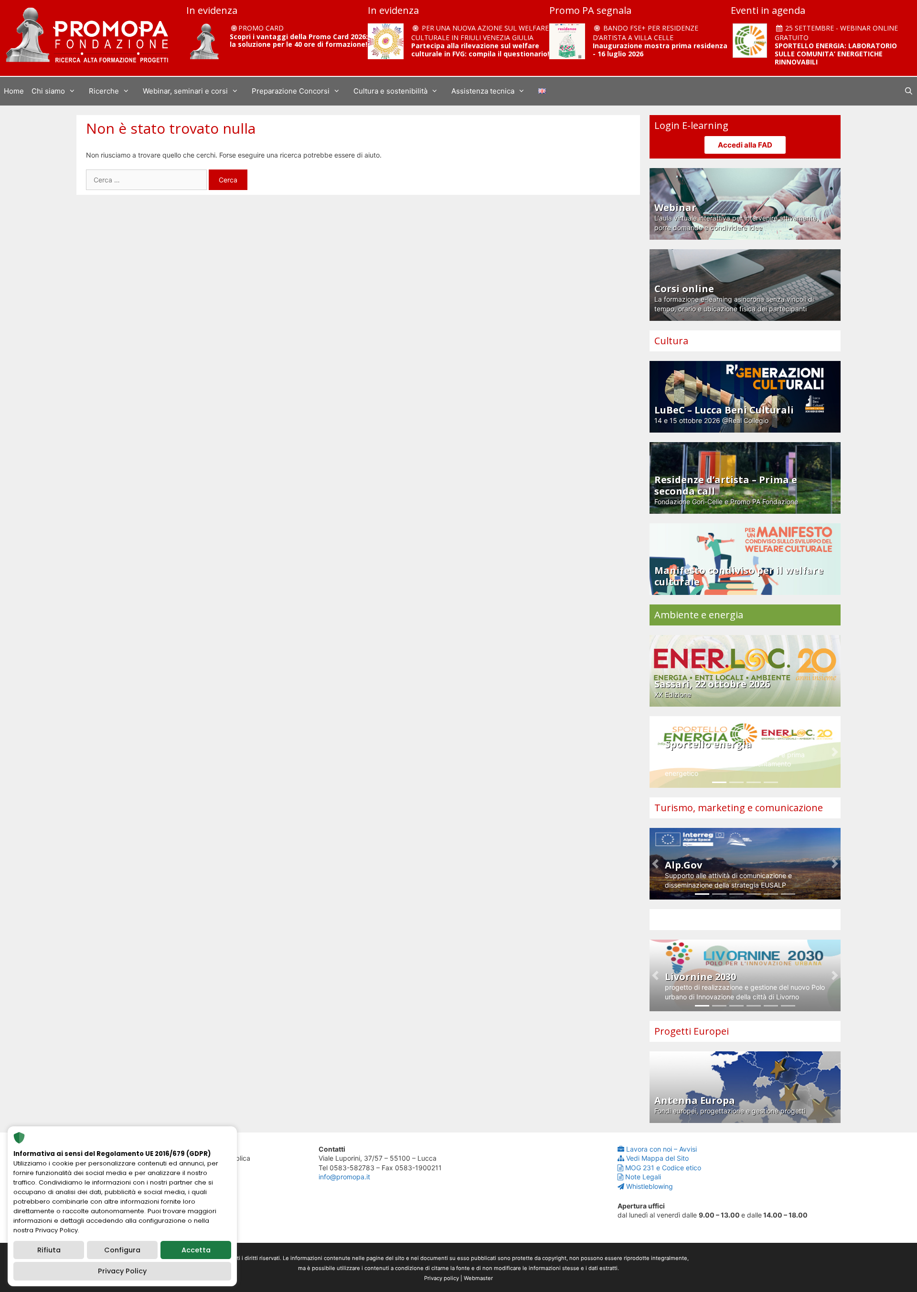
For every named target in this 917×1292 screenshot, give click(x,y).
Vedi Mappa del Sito (657, 1158)
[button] (655, 752)
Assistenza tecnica (482, 90)
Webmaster (478, 1278)
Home (14, 90)
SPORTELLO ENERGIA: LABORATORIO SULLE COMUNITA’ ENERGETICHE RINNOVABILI (836, 53)
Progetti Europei (691, 1031)
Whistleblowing (649, 1186)
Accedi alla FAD (745, 144)
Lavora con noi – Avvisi (661, 1149)
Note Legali (643, 1177)
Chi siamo (48, 90)
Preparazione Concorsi (291, 90)
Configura (122, 1250)
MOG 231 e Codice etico (663, 1168)
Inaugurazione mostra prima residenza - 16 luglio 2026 (660, 49)
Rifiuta (49, 1250)
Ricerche (104, 90)
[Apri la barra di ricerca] (908, 91)
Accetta (196, 1250)
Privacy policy (441, 1278)
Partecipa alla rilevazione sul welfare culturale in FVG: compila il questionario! (480, 49)
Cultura (671, 340)
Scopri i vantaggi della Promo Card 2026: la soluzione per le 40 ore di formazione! (299, 40)
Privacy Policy (122, 1271)
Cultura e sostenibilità (390, 90)
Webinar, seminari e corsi (185, 90)
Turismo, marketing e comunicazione (738, 807)
